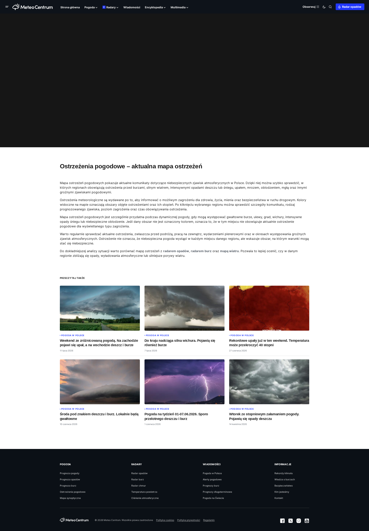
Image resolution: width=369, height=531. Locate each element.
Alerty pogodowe (212, 479)
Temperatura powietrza (144, 491)
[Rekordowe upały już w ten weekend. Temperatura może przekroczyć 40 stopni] (269, 308)
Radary (136, 464)
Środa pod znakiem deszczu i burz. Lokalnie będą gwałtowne (99, 416)
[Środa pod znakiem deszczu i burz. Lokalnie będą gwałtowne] (100, 381)
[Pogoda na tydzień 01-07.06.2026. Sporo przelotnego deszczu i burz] (185, 381)
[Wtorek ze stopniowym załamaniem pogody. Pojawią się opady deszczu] (269, 381)
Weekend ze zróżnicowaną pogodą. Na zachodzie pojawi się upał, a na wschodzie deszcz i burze (99, 343)
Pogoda (65, 464)
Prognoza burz (68, 485)
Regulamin (209, 520)
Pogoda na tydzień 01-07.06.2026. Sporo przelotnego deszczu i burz (176, 416)
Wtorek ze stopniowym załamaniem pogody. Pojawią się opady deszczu (264, 416)
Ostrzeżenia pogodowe (72, 491)
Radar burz (137, 479)
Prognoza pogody (69, 473)
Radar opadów (351, 6)
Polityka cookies (165, 520)
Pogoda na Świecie (213, 498)
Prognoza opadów (70, 479)
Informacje (283, 464)
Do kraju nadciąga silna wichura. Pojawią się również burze (180, 343)
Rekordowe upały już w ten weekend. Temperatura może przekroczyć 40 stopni (269, 343)
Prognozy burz (211, 485)
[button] (8, 6)
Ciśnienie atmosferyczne (145, 498)
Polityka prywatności (188, 520)
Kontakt (278, 498)
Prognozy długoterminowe (217, 491)
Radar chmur (138, 485)
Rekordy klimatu (283, 473)
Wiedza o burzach (284, 479)
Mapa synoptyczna (70, 498)
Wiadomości (212, 464)
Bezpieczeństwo (283, 485)
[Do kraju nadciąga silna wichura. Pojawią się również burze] (185, 308)
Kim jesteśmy (281, 491)
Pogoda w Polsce (72, 335)
